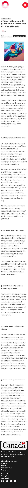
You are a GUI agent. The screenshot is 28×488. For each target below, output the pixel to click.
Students (4, 463)
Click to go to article (19, 36)
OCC (2, 35)
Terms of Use (5, 474)
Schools (3, 465)
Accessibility (5, 478)
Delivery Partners (6, 468)
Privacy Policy (5, 476)
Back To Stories (6, 18)
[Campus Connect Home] (11, 9)
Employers (4, 470)
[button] (25, 5)
